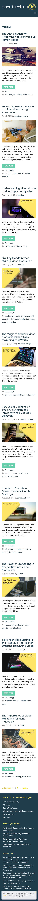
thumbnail (13, 552)
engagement (21, 549)
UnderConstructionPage (11, 802)
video (20, 95)
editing (16, 701)
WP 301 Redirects (9, 814)
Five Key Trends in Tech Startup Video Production (17, 259)
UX (23, 173)
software (21, 395)
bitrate (7, 246)
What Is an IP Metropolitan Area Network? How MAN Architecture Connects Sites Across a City (18, 867)
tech (19, 173)
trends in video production (18, 319)
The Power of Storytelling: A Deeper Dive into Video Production (18, 567)
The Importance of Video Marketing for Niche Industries (17, 718)
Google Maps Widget (10, 808)
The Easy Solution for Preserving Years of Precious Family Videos (18, 36)
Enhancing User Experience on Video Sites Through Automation (18, 109)
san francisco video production (17, 316)
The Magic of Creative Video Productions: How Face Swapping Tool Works (18, 337)
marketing (17, 777)
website (5, 177)
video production (9, 322)
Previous (6, 788)
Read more (8, 87)
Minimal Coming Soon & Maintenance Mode (18, 811)
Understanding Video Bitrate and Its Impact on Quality (19, 190)
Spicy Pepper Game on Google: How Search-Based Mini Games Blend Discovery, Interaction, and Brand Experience (18, 860)
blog (6, 173)
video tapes (27, 95)
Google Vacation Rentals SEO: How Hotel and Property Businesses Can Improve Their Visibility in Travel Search (19, 875)
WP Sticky (6, 817)
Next (25, 788)
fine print (5, 895)
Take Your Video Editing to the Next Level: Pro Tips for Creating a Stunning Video (17, 642)
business (13, 173)
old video (8, 95)
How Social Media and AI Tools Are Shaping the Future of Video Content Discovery (16, 411)
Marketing (9, 773)
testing (5, 552)
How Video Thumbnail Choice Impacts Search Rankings (16, 491)
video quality (21, 246)
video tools (17, 628)
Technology (9, 170)
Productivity (9, 622)
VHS (15, 95)
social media (23, 473)
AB (6, 549)
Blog (6, 91)
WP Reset (6, 805)
